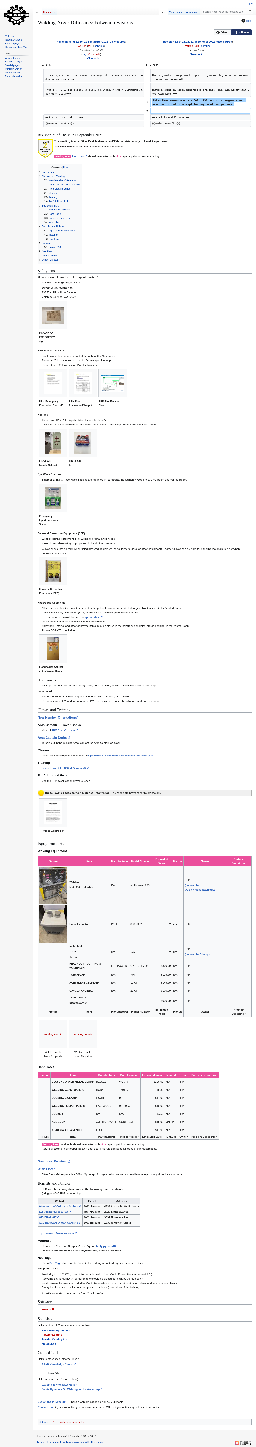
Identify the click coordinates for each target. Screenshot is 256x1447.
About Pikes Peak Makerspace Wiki (71, 1442)
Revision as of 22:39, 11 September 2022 (82, 41)
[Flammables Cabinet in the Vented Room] (53, 648)
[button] (223, 32)
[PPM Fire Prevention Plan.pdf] (83, 383)
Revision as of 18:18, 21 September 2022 (189, 41)
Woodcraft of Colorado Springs (59, 1206)
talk (90, 45)
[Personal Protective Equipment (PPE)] (53, 571)
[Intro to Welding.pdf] (53, 812)
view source (117, 41)
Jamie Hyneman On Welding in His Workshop (71, 1389)
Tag (84, 54)
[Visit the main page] (16, 15)
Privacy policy (44, 1442)
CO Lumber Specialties (53, 1211)
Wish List (45, 1169)
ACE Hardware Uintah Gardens (58, 1222)
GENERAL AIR (48, 1217)
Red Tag (54, 1263)
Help (249, 20)
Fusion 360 (46, 1309)
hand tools (78, 156)
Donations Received (52, 1161)
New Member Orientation (56, 717)
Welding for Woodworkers (58, 1384)
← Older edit (91, 58)
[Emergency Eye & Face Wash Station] (53, 498)
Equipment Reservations (56, 1233)
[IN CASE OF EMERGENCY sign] (53, 315)
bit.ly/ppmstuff (105, 1246)
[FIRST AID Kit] (82, 443)
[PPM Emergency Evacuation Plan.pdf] (53, 383)
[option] (222, 32)
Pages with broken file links (68, 1421)
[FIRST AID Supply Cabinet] (53, 443)
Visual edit (94, 54)
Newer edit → (198, 54)
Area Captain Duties (52, 737)
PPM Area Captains (64, 730)
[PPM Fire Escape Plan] (112, 383)
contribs (99, 45)
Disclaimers (97, 1442)
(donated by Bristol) (196, 954)
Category (44, 1421)
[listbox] (233, 32)
